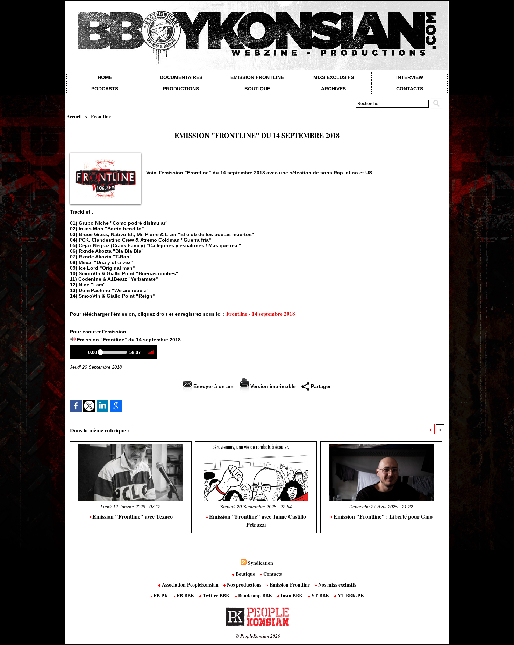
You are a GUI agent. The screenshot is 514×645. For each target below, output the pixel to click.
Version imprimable (272, 386)
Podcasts (104, 88)
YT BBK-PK (350, 595)
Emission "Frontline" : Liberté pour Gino (382, 516)
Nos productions (244, 584)
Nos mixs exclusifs (336, 584)
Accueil (74, 116)
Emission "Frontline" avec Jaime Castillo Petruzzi (257, 520)
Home (105, 77)
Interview (409, 77)
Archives (333, 88)
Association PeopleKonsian (190, 584)
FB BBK (185, 595)
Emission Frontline (257, 77)
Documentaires (181, 77)
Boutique (257, 88)
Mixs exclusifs (333, 77)
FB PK (161, 595)
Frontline (101, 116)
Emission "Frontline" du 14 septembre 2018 (129, 339)
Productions (181, 88)
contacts (409, 88)
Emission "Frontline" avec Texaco (132, 516)
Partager (320, 386)
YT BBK (320, 595)
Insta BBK (291, 595)
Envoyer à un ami (213, 386)
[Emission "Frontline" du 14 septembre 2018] (105, 155)
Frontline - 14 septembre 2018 (260, 314)
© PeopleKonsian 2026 (258, 636)
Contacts (272, 573)
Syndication (260, 563)
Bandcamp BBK (255, 595)
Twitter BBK (216, 595)
